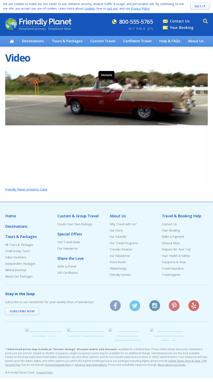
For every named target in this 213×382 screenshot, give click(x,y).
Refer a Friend (66, 266)
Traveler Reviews (121, 249)
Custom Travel (102, 41)
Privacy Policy (140, 8)
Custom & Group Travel (78, 215)
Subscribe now (22, 311)
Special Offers (69, 233)
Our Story (116, 230)
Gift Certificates (67, 273)
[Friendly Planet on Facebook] (115, 304)
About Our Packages (19, 276)
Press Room (118, 262)
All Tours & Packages (19, 245)
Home (10, 215)
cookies (89, 8)
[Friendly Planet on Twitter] (135, 304)
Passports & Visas (174, 262)
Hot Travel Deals (68, 242)
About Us (196, 41)
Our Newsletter (67, 248)
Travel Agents (171, 275)
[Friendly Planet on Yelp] (194, 304)
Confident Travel (137, 41)
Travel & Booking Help (181, 215)
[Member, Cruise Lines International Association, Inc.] (127, 338)
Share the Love (70, 258)
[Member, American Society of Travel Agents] (44, 334)
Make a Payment (173, 237)
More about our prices (172, 365)
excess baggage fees (58, 365)
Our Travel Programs (124, 243)
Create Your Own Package (74, 224)
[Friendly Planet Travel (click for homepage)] (38, 24)
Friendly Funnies (120, 275)
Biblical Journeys (15, 270)
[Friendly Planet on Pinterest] (174, 304)
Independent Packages (20, 264)
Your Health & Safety (176, 256)
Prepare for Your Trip (176, 249)
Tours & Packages (67, 41)
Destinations (33, 41)
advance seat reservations (91, 365)
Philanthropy (118, 268)
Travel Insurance (173, 268)
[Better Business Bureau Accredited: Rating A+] (169, 338)
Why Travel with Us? (123, 224)
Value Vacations (15, 257)
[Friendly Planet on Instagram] (154, 304)
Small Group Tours (17, 251)
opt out (112, 8)
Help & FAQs (169, 41)
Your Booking (181, 27)
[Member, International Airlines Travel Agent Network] (85, 334)
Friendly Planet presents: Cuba (26, 189)
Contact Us (180, 21)
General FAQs (171, 243)
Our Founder (118, 237)
